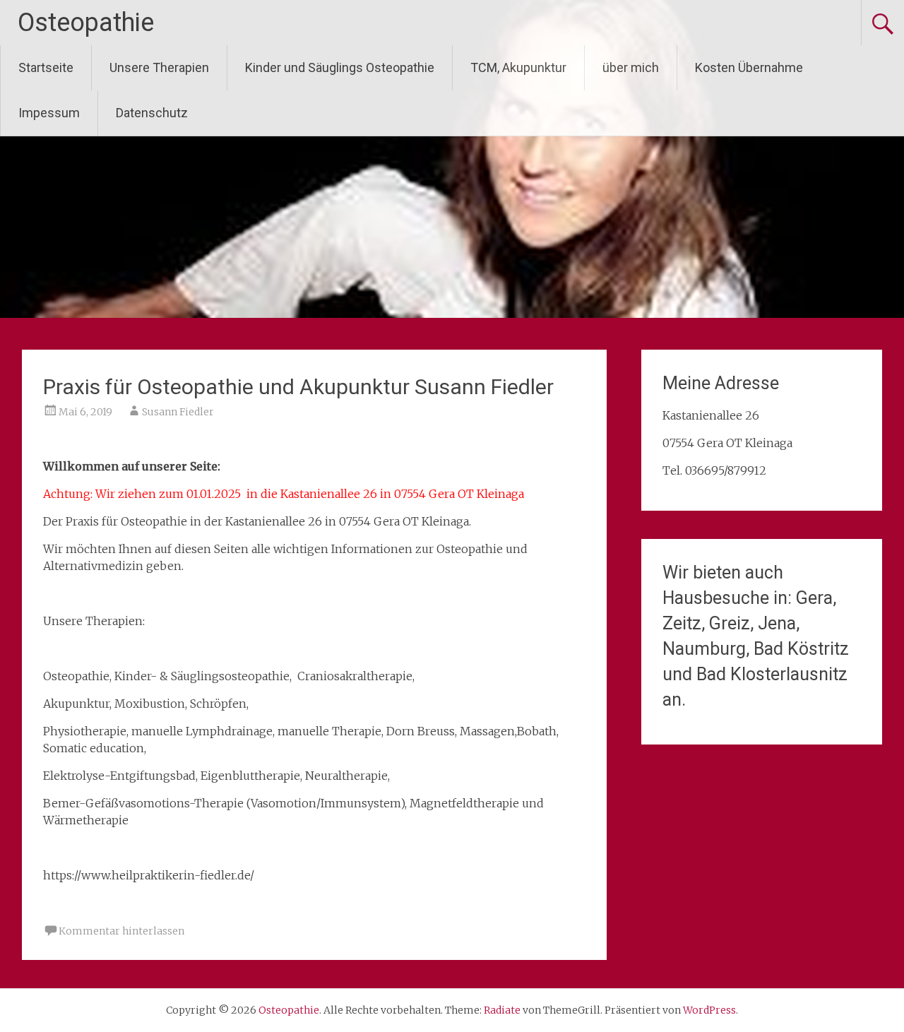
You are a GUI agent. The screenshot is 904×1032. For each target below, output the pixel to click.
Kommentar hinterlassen (121, 931)
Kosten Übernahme (749, 67)
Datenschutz (152, 112)
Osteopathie (86, 22)
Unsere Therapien (159, 67)
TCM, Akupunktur (518, 67)
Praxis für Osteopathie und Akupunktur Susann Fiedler (298, 386)
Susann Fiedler (178, 411)
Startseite (45, 67)
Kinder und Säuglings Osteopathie (339, 67)
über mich (630, 67)
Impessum (49, 112)
